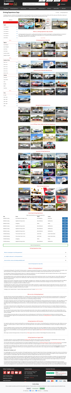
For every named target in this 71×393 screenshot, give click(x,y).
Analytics (32, 390)
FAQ (25, 379)
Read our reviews (39, 289)
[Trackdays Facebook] (5, 373)
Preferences (39, 390)
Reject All (28, 388)
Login (42, 0)
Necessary (27, 390)
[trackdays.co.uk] (10, 5)
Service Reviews (62, 373)
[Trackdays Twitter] (8, 373)
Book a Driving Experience (35, 245)
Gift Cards (49, 0)
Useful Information (7, 380)
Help (25, 381)
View (65, 218)
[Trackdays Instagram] (12, 373)
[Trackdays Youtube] (16, 373)
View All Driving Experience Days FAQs (35, 263)
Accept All (42, 388)
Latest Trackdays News (8, 375)
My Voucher (64, 0)
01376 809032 (10, 1)
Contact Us (32, 377)
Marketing (46, 390)
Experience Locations (7, 378)
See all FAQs (43, 37)
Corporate (57, 0)
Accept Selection (35, 388)
